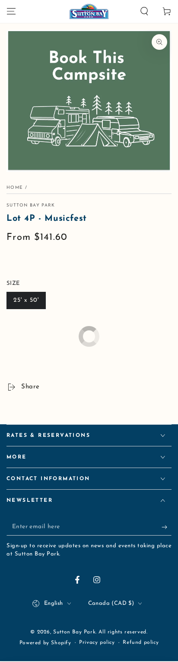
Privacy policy (96, 642)
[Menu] (11, 11)
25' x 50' (26, 300)
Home (14, 187)
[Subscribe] (167, 526)
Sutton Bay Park (30, 205)
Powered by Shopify (45, 643)
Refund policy (141, 642)
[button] (144, 11)
